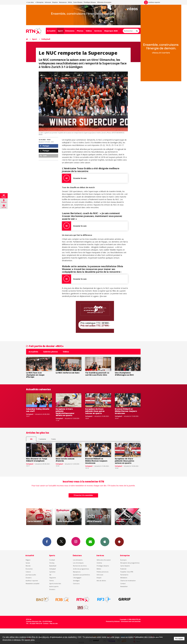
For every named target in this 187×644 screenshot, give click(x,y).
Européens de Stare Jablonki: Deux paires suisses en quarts (95, 411)
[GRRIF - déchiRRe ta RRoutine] (124, 599)
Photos (80, 31)
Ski (50, 575)
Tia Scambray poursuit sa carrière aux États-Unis (97, 373)
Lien (45, 156)
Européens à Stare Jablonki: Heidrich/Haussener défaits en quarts (65, 412)
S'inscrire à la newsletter (83, 495)
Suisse (28, 563)
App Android (119, 541)
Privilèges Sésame (90, 2)
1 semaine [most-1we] (42, 439)
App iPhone (104, 541)
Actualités (33, 351)
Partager (45, 146)
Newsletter (124, 586)
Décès (70, 2)
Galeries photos (50, 351)
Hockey (51, 563)
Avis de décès (101, 580)
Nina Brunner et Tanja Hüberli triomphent (36, 459)
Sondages (76, 580)
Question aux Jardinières (81, 575)
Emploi (99, 577)
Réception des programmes (129, 563)
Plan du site (54, 623)
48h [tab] (31, 439)
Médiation (123, 577)
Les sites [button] (30, 2)
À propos (123, 560)
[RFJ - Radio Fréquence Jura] (103, 599)
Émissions (69, 31)
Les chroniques (78, 563)
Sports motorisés (55, 583)
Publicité (123, 569)
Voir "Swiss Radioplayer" (39, 516)
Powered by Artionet (113, 621)
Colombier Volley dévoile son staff (37, 410)
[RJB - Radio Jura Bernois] (62, 599)
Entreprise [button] (40, 2)
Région (28, 560)
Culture (28, 572)
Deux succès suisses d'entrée (65, 459)
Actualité (51, 31)
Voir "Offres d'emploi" (69, 516)
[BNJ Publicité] (41, 599)
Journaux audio (31, 575)
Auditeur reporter (32, 580)
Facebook (46, 541)
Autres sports (53, 586)
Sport (60, 31)
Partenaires (124, 575)
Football (52, 560)
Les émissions (77, 560)
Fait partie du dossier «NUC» (46, 346)
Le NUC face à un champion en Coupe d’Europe (35, 374)
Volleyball (45, 39)
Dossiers (28, 577)
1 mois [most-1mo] (53, 439)
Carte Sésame (77, 2)
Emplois (55, 2)
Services (98, 31)
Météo (99, 569)
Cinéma (99, 563)
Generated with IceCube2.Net (131, 621)
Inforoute (48, 2)
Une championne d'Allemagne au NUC (124, 373)
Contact (123, 583)
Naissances (63, 2)
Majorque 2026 (111, 31)
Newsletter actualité (32, 583)
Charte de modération (128, 580)
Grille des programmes (81, 569)
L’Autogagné (77, 577)
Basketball (52, 566)
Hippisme (52, 577)
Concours (76, 583)
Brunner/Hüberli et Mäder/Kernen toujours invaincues (126, 411)
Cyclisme (52, 572)
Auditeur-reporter (154, 2)
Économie (29, 569)
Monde (28, 566)
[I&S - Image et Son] (83, 607)
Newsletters (90, 541)
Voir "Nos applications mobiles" (98, 516)
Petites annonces (102, 572)
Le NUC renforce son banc (68, 372)
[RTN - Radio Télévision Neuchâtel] (83, 599)
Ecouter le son (80, 178)
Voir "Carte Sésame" (128, 516)
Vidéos (89, 31)
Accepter (179, 638)
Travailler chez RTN (126, 572)
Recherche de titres (80, 566)
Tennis (51, 580)
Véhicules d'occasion (104, 2)
